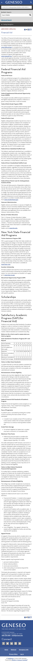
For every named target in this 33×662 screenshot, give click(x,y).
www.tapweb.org (6, 56)
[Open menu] (2, 2)
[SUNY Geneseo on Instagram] (15, 643)
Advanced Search (6, 20)
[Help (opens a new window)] (31, 29)
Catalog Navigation (8, 24)
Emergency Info (23, 649)
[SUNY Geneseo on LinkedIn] (11, 643)
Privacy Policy (13, 654)
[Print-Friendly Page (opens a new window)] (29, 29)
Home (6, 649)
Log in (22, 654)
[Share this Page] (27, 29)
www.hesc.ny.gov (9, 275)
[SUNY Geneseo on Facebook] (3, 643)
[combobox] (16, 7)
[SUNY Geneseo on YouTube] (19, 643)
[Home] (16, 1)
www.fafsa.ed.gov (6, 47)
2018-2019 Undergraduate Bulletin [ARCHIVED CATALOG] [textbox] (17, 7)
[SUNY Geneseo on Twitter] (7, 643)
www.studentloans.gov (11, 199)
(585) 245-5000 (6, 635)
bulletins (10, 658)
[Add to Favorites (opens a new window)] (25, 29)
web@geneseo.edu (17, 635)
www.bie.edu (13, 228)
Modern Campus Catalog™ (20, 660)
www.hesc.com (5, 264)
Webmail (13, 649)
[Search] (30, 15)
